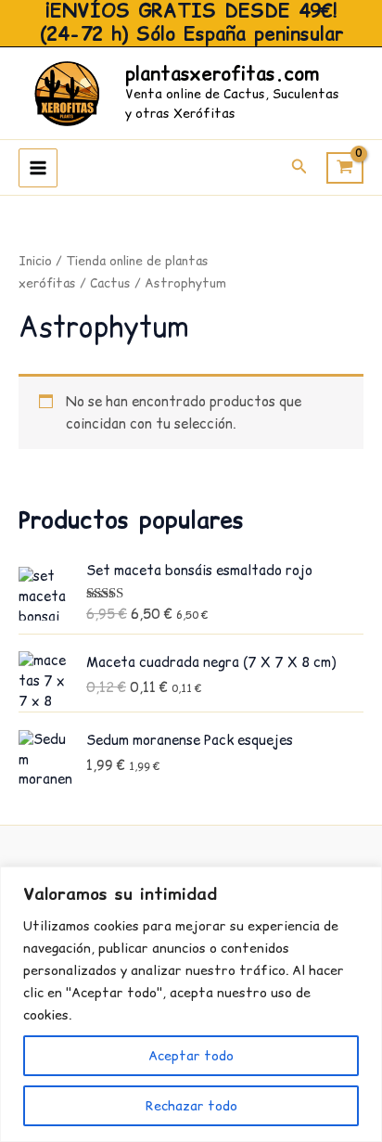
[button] (299, 167)
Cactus (110, 283)
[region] (191, 1004)
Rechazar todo (191, 1106)
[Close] (362, 882)
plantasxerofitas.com (222, 74)
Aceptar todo (191, 1055)
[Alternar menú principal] (38, 167)
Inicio (35, 261)
